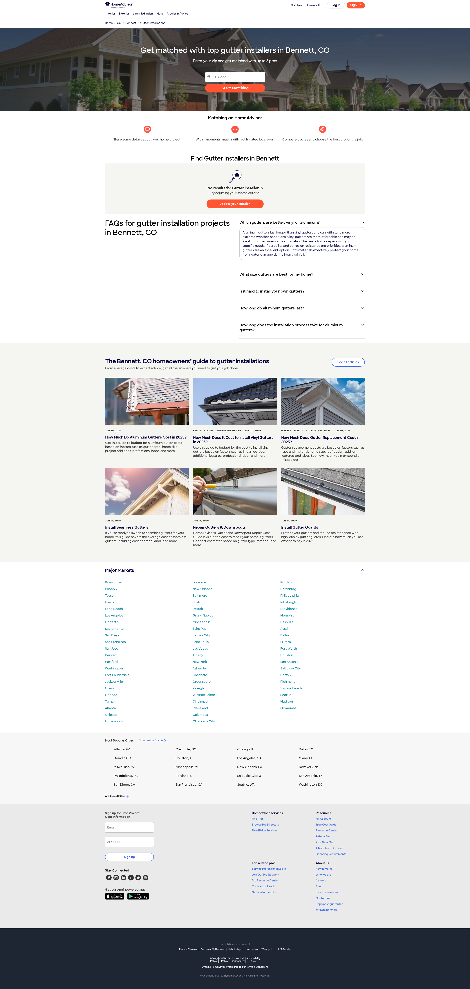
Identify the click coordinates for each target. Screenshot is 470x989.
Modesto (111, 622)
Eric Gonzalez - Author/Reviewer (217, 430)
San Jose (111, 649)
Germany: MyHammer (212, 949)
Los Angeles (114, 615)
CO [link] (119, 23)
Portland (286, 582)
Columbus (200, 715)
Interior (110, 13)
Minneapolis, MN (188, 767)
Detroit (198, 609)
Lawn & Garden (143, 13)
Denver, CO (122, 758)
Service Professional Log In (269, 868)
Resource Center (327, 830)
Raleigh (198, 688)
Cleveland (200, 708)
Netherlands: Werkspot (259, 949)
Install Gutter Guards (299, 527)
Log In (336, 5)
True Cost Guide (326, 824)
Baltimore (200, 596)
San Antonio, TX (310, 776)
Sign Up (355, 5)
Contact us (323, 898)
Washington (114, 668)
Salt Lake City (290, 668)
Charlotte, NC (186, 749)
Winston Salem (204, 695)
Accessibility (253, 960)
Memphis (287, 615)
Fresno (110, 602)
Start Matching (235, 88)
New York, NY (309, 767)
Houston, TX (185, 758)
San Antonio (289, 662)
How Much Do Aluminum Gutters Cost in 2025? (145, 437)
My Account (323, 818)
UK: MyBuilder (283, 949)
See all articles (348, 362)
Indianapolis (114, 721)
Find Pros (257, 818)
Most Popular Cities (119, 740)
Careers (321, 880)
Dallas (284, 635)
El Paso (285, 642)
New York (200, 662)
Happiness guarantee (329, 904)
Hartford (111, 662)
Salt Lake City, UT (250, 776)
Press (319, 886)
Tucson (110, 596)
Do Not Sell (238, 959)
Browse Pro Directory (265, 824)
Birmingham (114, 582)
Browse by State (151, 740)
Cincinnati (200, 701)
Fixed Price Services (265, 830)
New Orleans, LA (249, 767)
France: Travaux (188, 949)
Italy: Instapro (235, 949)
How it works (324, 868)
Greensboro (202, 682)
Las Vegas (200, 649)
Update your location (235, 204)
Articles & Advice (177, 13)
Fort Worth (288, 649)
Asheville (199, 668)
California (224, 959)
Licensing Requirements (331, 854)
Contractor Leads (263, 886)
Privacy (214, 959)
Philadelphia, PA (126, 776)
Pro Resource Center (265, 880)
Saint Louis (201, 642)
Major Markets (119, 570)
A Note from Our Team (330, 848)
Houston (286, 655)
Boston (198, 602)
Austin (285, 629)
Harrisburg (288, 589)
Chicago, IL (245, 749)
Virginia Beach (291, 688)
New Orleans (202, 589)
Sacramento (114, 629)
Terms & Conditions (257, 966)
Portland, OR (185, 776)
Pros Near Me (324, 842)
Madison (286, 701)
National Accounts (264, 892)
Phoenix (111, 589)
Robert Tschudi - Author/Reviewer (306, 430)
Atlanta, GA (122, 749)
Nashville (287, 622)
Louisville (199, 582)
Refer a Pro (323, 836)
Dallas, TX (306, 749)
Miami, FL (306, 758)
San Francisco (115, 642)
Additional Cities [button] (115, 796)
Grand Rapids (203, 615)
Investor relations (327, 892)
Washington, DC (311, 785)
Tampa (110, 701)
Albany (198, 655)
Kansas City (201, 635)
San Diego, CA (124, 785)
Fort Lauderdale (117, 675)
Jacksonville (114, 682)
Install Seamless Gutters (126, 527)
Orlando (111, 695)
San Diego (112, 635)
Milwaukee (288, 708)
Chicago (111, 715)
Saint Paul (200, 629)
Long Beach (114, 609)
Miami (109, 688)
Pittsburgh (288, 602)
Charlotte (200, 675)
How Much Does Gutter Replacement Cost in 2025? (320, 439)
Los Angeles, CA (249, 758)
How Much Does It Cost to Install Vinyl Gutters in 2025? (233, 439)
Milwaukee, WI (124, 767)
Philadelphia (289, 596)
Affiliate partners (326, 910)
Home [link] (109, 23)
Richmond (288, 682)
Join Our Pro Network (265, 874)
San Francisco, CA (189, 785)
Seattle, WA (246, 785)
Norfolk (285, 675)
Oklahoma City (204, 721)
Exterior (124, 13)
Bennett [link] (130, 23)
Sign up (129, 857)
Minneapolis (201, 622)
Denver (110, 655)
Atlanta (110, 708)
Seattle (285, 695)
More (160, 13)
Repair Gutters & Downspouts (219, 527)
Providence (289, 609)
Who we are (323, 874)
